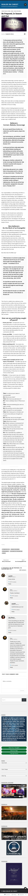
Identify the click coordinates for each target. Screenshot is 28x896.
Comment (22, 690)
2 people (16, 665)
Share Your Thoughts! (14, 747)
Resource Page (14, 750)
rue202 (10, 576)
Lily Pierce (11, 617)
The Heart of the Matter (16, 551)
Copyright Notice (14, 753)
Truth (3, 553)
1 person (14, 581)
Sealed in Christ (9, 4)
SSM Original (17, 11)
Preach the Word (15, 549)
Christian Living (5, 11)
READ (12, 11)
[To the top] (25, 888)
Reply (9, 584)
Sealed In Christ (10, 34)
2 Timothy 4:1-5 (6, 549)
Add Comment (22, 570)
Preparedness (5, 551)
